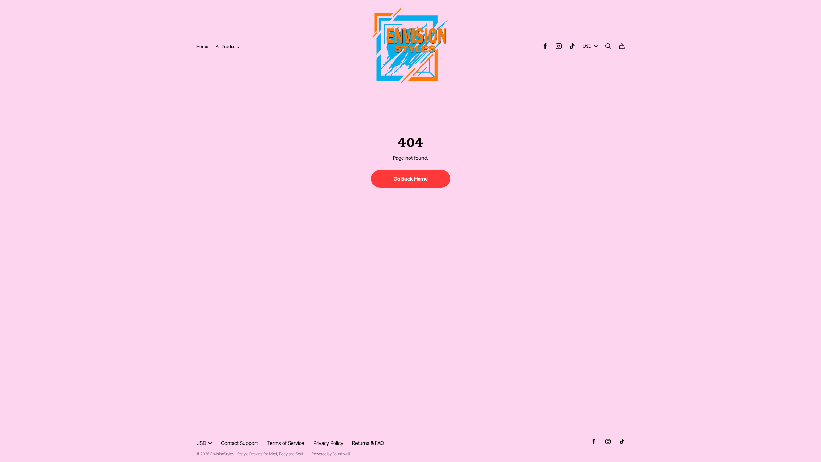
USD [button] (587, 46)
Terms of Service (285, 443)
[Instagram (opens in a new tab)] (559, 46)
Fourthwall (341, 453)
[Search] (608, 46)
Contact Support (239, 443)
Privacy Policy (328, 443)
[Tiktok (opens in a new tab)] (572, 46)
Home (202, 46)
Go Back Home (411, 178)
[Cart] (622, 46)
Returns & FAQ (368, 443)
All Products (227, 46)
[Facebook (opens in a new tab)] (545, 46)
